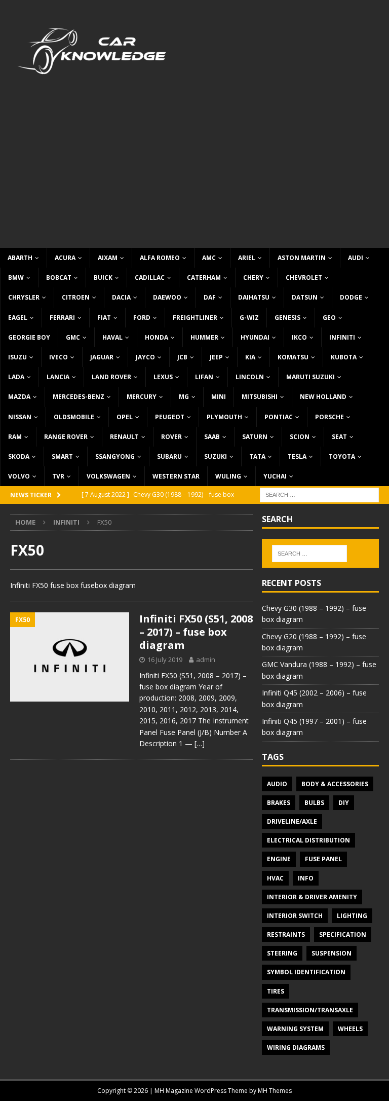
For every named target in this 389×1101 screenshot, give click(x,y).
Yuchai (275, 476)
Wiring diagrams (296, 1047)
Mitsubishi (260, 396)
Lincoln (250, 377)
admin (205, 659)
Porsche (329, 417)
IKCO (299, 337)
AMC (209, 257)
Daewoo (167, 297)
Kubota (344, 357)
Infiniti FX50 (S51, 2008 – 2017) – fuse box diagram (196, 632)
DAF (210, 297)
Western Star (176, 476)
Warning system (295, 1028)
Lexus (163, 377)
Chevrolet (304, 277)
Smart (62, 456)
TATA (257, 456)
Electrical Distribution (308, 840)
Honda (156, 337)
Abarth (20, 257)
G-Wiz (249, 317)
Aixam (108, 257)
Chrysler (24, 297)
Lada (16, 377)
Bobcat (58, 277)
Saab (212, 436)
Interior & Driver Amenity (312, 897)
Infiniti (342, 337)
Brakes (278, 802)
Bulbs (314, 802)
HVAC (275, 878)
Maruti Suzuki (310, 377)
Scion (299, 436)
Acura (65, 257)
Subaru (169, 456)
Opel (124, 417)
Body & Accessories (334, 784)
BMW (16, 277)
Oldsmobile (74, 417)
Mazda (19, 396)
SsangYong (115, 456)
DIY (343, 802)
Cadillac (150, 277)
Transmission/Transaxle (310, 1010)
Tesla (297, 456)
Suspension (332, 953)
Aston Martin (302, 257)
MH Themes (275, 1090)
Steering (282, 953)
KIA (250, 357)
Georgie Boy (29, 337)
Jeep (216, 357)
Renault (124, 436)
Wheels (350, 1028)
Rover (171, 436)
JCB (182, 357)
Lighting (352, 915)
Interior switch (295, 915)
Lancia (58, 377)
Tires (275, 991)
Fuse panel (323, 859)
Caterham (204, 277)
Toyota (342, 456)
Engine (279, 859)
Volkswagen (108, 476)
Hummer (204, 337)
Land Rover (111, 377)
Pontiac (278, 417)
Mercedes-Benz (78, 396)
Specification (342, 934)
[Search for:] (319, 494)
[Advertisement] (194, 172)
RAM (15, 436)
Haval (112, 337)
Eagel (17, 317)
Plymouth (224, 417)
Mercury (142, 396)
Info (306, 878)
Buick (103, 277)
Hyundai (255, 337)
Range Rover (66, 436)
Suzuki (215, 456)
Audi (355, 257)
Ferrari (62, 317)
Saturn (254, 436)
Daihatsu (253, 297)
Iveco (58, 357)
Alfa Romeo (160, 257)
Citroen (76, 297)
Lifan (204, 377)
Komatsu (293, 357)
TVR (58, 476)
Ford (141, 317)
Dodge (351, 297)
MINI (218, 396)
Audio (277, 784)
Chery (253, 277)
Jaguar (101, 357)
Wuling (228, 476)
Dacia (121, 297)
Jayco (145, 357)
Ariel (246, 257)
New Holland (323, 396)
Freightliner (195, 317)
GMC (73, 337)
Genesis (287, 317)
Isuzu (17, 357)
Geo (329, 317)
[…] (199, 743)
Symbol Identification (306, 972)
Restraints (286, 934)
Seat (339, 436)
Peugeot (169, 417)
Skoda (18, 456)
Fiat (104, 317)
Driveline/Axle (292, 821)
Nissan (19, 417)
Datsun (305, 297)
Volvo (19, 476)
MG (184, 396)
